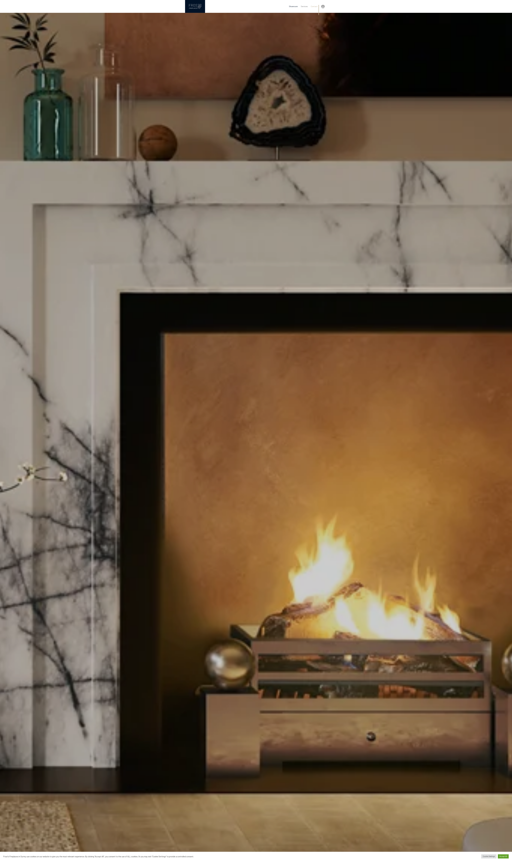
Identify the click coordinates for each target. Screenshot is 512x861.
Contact (314, 6)
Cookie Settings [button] (489, 856)
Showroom (293, 6)
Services (304, 6)
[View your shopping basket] (323, 6)
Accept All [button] (503, 856)
